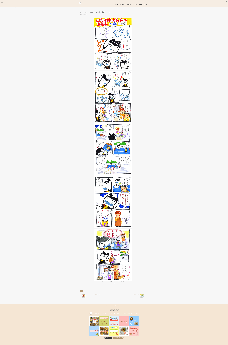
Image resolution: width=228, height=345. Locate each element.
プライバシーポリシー (116, 305)
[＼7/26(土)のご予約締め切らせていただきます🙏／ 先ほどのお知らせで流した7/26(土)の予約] (104, 321)
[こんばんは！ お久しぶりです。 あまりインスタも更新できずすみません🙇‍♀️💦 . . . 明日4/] (124, 331)
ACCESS (134, 4)
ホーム (107, 305)
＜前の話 (108, 283)
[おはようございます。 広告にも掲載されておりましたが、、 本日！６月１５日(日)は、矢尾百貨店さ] (134, 321)
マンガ (145, 4)
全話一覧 (113, 283)
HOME (116, 4)
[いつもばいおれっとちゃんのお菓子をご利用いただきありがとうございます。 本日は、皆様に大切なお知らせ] (124, 321)
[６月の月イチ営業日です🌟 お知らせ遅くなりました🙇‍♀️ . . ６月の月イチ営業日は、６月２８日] (94, 331)
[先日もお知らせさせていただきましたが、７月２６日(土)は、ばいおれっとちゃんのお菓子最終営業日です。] (114, 321)
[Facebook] (81, 288)
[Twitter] (82, 288)
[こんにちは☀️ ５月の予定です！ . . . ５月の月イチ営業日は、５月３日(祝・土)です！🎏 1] (114, 331)
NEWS (140, 4)
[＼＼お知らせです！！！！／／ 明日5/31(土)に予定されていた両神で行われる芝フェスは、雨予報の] (104, 331)
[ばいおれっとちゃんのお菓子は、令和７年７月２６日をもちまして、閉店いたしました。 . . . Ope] (94, 321)
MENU (129, 4)
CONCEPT (123, 4)
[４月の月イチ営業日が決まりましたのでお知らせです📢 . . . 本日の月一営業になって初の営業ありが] (134, 331)
